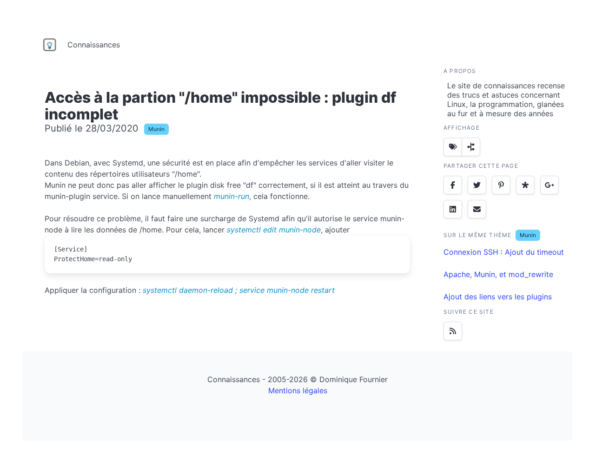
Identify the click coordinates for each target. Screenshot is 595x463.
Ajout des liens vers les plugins (497, 296)
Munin (156, 129)
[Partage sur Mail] (477, 209)
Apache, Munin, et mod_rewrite (498, 274)
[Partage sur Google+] (549, 185)
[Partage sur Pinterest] (501, 185)
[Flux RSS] (452, 331)
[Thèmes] (452, 147)
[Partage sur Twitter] (477, 185)
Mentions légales (297, 390)
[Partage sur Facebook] (452, 185)
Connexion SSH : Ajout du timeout (503, 252)
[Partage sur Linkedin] (452, 209)
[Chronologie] (471, 147)
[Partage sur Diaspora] (525, 185)
